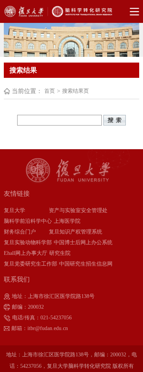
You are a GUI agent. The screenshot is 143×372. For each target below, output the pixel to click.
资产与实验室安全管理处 (78, 210)
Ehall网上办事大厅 (25, 253)
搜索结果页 (75, 91)
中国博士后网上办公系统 (83, 242)
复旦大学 (14, 210)
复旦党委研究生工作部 (30, 264)
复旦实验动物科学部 (28, 242)
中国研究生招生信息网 (85, 264)
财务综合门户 (20, 232)
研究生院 (60, 253)
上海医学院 (67, 221)
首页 (49, 91)
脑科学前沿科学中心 (28, 221)
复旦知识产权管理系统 (75, 232)
